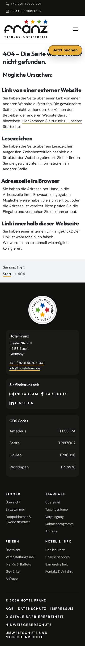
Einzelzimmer (15, 509)
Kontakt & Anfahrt (58, 571)
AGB (10, 608)
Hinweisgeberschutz (29, 625)
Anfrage (51, 531)
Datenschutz (32, 608)
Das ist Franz (55, 550)
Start (7, 273)
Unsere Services (57, 557)
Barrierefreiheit (56, 564)
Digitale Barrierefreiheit (35, 617)
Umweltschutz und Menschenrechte (27, 635)
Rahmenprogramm (59, 524)
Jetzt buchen (65, 50)
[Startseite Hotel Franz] (26, 29)
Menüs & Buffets (18, 564)
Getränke (13, 571)
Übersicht (13, 502)
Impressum (61, 608)
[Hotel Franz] (42, 310)
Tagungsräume (56, 509)
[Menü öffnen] (75, 29)
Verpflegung (54, 517)
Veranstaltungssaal (20, 557)
